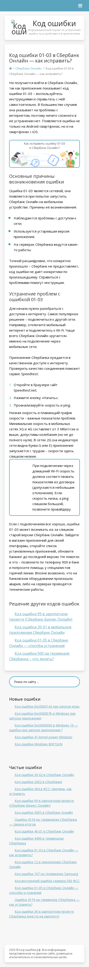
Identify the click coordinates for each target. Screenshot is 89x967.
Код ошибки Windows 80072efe (39, 744)
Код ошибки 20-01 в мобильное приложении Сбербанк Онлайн (40, 630)
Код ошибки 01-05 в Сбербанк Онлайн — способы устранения (38, 643)
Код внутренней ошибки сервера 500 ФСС (47, 881)
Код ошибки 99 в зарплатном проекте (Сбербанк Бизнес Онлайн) (40, 616)
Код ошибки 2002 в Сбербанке (38, 782)
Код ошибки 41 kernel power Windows (43, 737)
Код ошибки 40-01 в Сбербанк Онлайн (44, 831)
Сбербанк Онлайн (28, 68)
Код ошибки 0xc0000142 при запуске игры (47, 706)
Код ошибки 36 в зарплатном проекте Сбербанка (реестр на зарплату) (41, 913)
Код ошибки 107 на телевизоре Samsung (46, 874)
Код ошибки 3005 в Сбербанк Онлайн (44, 812)
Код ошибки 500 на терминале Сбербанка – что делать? (39, 656)
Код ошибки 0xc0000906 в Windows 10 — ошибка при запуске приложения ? (43, 727)
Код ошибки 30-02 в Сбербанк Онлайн (44, 775)
